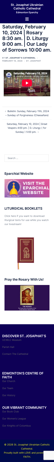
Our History (8, 395)
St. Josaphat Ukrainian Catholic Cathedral (27, 6)
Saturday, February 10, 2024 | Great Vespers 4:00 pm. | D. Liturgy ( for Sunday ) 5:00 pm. (27, 128)
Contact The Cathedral (15, 353)
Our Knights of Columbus (17, 425)
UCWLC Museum (12, 339)
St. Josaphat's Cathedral (21, 58)
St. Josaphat (33, 61)
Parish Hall (8, 346)
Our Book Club (10, 411)
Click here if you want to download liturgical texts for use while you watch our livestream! (26, 220)
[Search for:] (26, 158)
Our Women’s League (14, 418)
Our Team (7, 388)
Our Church (8, 381)
